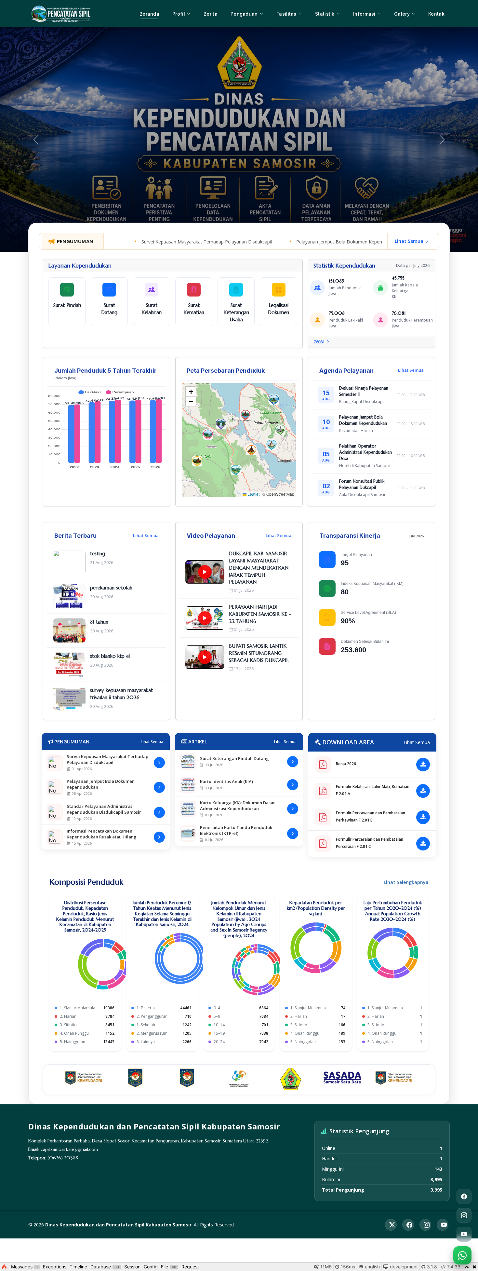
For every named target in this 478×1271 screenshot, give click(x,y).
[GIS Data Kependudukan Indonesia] (187, 1079)
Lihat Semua (410, 241)
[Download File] (423, 764)
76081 (319, 342)
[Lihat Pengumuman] (159, 762)
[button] (197, 461)
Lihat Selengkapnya (406, 882)
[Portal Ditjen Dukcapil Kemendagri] (84, 1079)
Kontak (436, 14)
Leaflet (252, 494)
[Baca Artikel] (292, 761)
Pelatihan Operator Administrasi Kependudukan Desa (365, 452)
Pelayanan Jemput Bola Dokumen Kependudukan (306, 242)
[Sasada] (342, 1079)
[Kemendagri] (135, 1079)
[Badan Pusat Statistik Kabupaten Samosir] (239, 1079)
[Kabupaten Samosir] (291, 1079)
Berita (211, 14)
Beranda (149, 14)
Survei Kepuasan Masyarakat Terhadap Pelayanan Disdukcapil (165, 242)
